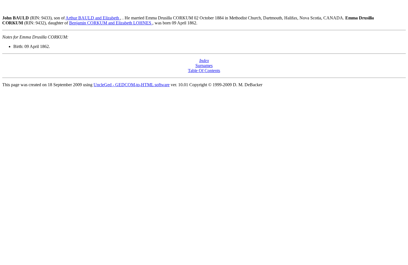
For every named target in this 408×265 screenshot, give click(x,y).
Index (204, 60)
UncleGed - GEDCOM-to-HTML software (132, 84)
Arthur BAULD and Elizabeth (93, 18)
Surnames (204, 65)
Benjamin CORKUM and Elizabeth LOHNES (110, 23)
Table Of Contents (204, 70)
